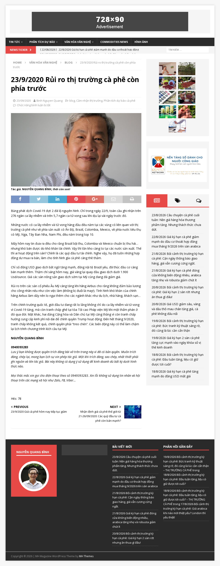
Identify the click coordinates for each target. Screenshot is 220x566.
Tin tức (14, 42)
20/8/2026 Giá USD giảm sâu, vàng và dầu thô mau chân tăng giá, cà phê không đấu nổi (176, 309)
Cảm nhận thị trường (89, 101)
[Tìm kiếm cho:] (187, 49)
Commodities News (114, 42)
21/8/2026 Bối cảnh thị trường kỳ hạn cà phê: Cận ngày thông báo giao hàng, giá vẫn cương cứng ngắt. (177, 258)
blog (72, 101)
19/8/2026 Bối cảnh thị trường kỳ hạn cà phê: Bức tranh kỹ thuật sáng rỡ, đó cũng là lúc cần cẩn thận (177, 326)
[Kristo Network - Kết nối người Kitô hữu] (177, 165)
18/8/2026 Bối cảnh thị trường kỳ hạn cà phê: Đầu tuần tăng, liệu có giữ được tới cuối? (177, 359)
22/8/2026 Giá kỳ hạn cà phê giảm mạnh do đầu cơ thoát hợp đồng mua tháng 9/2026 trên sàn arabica (176, 242)
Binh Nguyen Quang (50, 101)
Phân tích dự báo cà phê (119, 101)
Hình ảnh (141, 42)
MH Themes (86, 556)
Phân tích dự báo (42, 42)
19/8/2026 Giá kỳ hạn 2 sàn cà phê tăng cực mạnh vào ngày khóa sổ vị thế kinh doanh (176, 343)
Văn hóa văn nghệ (77, 42)
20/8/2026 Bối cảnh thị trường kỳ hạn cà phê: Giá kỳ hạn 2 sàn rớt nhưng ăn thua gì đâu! (177, 292)
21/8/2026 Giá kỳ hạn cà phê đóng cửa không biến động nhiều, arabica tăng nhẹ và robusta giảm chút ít (176, 275)
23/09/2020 (24, 101)
